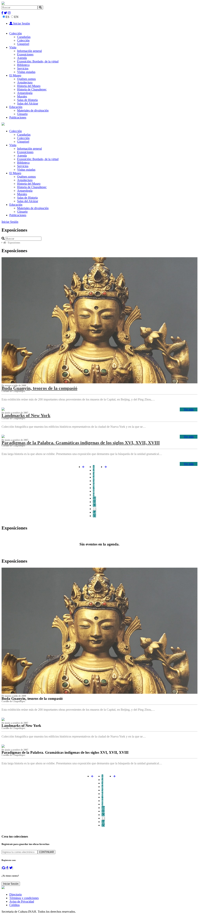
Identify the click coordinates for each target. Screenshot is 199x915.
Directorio (15, 894)
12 (94, 505)
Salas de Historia (27, 100)
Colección (15, 33)
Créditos (14, 905)
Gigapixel (23, 44)
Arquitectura (24, 82)
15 (94, 515)
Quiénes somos (26, 79)
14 (94, 512)
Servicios (22, 68)
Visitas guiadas (26, 72)
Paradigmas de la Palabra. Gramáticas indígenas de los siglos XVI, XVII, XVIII (81, 442)
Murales (22, 96)
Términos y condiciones (24, 898)
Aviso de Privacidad (21, 901)
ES (7, 16)
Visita (12, 47)
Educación (15, 107)
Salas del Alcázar (27, 103)
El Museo (15, 75)
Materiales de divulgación (33, 110)
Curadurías (24, 37)
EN (16, 16)
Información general (29, 51)
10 (94, 498)
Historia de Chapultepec (32, 89)
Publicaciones (17, 117)
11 (94, 501)
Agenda (22, 58)
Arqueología (24, 93)
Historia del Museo (28, 86)
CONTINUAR (46, 852)
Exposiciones (25, 54)
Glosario (22, 114)
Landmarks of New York (26, 415)
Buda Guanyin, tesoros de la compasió (39, 388)
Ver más (189, 409)
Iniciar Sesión (21, 23)
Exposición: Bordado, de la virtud (37, 61)
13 (94, 508)
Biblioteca (23, 65)
